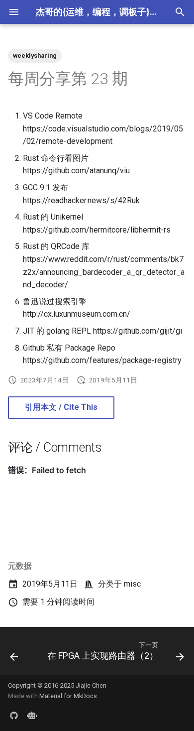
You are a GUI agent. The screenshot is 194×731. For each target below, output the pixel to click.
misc (132, 584)
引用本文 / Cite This (61, 407)
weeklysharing (35, 55)
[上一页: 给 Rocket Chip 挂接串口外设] (14, 654)
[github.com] (14, 715)
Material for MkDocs (68, 696)
